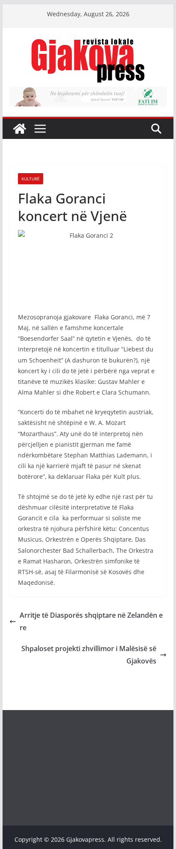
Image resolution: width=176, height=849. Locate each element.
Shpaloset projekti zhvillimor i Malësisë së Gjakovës (88, 655)
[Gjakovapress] (19, 128)
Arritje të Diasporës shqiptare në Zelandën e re (91, 621)
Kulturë (30, 179)
